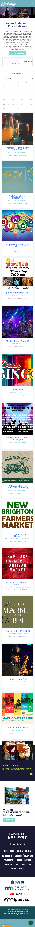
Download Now (9, 820)
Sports (17, 864)
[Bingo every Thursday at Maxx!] (17, 225)
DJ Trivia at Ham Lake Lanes (17, 293)
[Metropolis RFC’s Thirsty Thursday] (17, 129)
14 (26, 95)
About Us (21, 868)
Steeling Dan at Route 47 (17, 341)
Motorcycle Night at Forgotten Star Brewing (17, 487)
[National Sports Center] (17, 882)
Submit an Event (17, 73)
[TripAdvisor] (17, 899)
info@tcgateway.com (11, 911)
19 (17, 100)
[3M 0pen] (17, 894)
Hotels (28, 850)
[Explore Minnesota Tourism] (17, 888)
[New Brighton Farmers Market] (17, 515)
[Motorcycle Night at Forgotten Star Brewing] (17, 467)
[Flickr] (17, 844)
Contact (27, 860)
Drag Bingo (17, 389)
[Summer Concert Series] (17, 708)
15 (31, 95)
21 (26, 100)
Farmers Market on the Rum (18, 631)
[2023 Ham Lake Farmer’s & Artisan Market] (17, 563)
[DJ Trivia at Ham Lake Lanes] (17, 273)
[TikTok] (21, 844)
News (19, 860)
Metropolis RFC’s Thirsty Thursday (17, 149)
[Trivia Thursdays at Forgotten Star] (17, 177)
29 (17, 86)
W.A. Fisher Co (27, 913)
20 (22, 100)
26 (4, 86)
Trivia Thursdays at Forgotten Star (17, 197)
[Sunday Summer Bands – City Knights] (17, 418)
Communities (9, 860)
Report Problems (17, 915)
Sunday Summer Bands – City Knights (17, 438)
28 (13, 86)
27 (8, 86)
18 (13, 100)
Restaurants (7, 855)
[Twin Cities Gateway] (9, 4)
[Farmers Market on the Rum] (17, 612)
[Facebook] (10, 844)
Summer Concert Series (17, 727)
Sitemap (19, 911)
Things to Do (9, 850)
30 (22, 86)
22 (31, 100)
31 (26, 86)
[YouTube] (14, 844)
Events (20, 850)
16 (4, 100)
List (25, 62)
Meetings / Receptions (24, 855)
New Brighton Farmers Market (17, 535)
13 (22, 95)
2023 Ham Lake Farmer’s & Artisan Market (17, 583)
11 (13, 95)
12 (17, 95)
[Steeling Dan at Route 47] (17, 322)
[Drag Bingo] (17, 370)
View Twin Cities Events (17, 53)
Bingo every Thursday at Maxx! (17, 245)
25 (13, 104)
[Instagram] (24, 844)
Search (30, 61)
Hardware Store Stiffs (17, 679)
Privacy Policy (25, 911)
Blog (23, 864)
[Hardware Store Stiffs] (17, 660)
